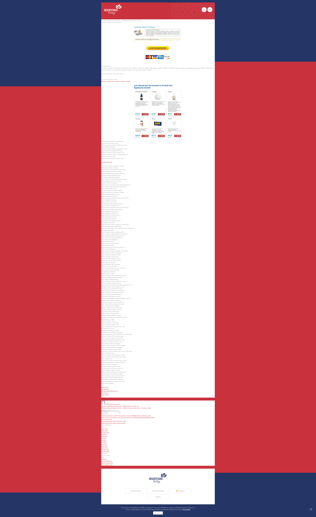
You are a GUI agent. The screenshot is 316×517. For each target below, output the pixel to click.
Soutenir (158, 497)
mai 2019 (103, 440)
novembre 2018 (105, 452)
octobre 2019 (104, 431)
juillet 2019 (104, 436)
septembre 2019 (105, 433)
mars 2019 (104, 444)
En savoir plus (186, 510)
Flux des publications (106, 461)
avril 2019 (103, 442)
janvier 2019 (104, 448)
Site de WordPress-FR (106, 465)
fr (204, 9)
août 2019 (104, 435)
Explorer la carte (136, 491)
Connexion (104, 459)
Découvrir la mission (158, 491)
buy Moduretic (105, 389)
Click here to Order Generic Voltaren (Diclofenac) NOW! (115, 81)
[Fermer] (311, 509)
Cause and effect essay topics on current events (113, 423)
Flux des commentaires (107, 463)
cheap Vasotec (105, 395)
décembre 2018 (105, 450)
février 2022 (104, 429)
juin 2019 (103, 438)
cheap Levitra (104, 387)
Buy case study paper (106, 419)
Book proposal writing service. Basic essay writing (113, 421)
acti (106, 404)
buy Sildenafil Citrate (106, 162)
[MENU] (209, 9)
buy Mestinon (104, 393)
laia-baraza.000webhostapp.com (109, 391)
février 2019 (104, 446)
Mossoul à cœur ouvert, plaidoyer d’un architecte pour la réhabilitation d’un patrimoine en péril (126, 416)
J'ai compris (158, 513)
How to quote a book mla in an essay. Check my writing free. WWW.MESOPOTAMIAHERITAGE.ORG (128, 418)
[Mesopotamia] (113, 9)
